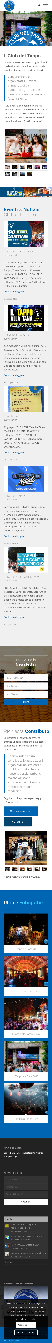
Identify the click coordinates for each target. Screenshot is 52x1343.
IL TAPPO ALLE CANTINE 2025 (22, 577)
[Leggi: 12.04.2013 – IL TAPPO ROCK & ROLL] (7, 1237)
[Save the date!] (26, 399)
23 (50, 43)
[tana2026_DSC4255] (26, 146)
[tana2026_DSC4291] (22, 167)
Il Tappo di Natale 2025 (26, 991)
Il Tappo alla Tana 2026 (25, 949)
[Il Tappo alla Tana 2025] (26, 1056)
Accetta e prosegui (26, 1325)
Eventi (7, 255)
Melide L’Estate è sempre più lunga (28, 1253)
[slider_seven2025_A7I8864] (22, 174)
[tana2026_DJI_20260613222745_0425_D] (29, 167)
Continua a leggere (14, 291)
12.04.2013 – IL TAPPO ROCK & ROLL (28, 1236)
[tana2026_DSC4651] (15, 167)
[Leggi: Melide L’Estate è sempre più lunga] (7, 1254)
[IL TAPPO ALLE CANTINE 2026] (26, 234)
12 (26, 43)
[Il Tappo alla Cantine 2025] (26, 1014)
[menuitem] (37, 5)
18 (39, 43)
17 (37, 43)
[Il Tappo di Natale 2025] (26, 971)
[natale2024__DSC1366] (37, 167)
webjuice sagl (10, 1156)
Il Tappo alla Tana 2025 (25, 1076)
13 (28, 43)
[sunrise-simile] (22, 869)
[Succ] (49, 26)
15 (33, 43)
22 (48, 43)
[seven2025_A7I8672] (7, 174)
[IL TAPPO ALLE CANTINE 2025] (26, 559)
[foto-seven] (26, 848)
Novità (14, 255)
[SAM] (37, 869)
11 (24, 43)
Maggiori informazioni (26, 1332)
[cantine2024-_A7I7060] (44, 167)
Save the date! (12, 416)
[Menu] (44, 5)
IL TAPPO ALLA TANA (16, 335)
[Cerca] (37, 5)
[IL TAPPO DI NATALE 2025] (26, 479)
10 (22, 43)
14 (30, 43)
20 (44, 43)
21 (46, 43)
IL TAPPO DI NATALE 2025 (19, 496)
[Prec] (2, 26)
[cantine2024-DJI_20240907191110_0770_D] (15, 174)
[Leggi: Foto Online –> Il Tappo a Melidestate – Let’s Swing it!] (7, 1225)
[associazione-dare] (44, 869)
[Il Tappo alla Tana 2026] (26, 929)
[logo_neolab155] (21, 5)
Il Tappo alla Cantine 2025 (26, 1034)
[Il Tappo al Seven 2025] (26, 1099)
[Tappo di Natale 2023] (29, 174)
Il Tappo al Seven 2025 (26, 1118)
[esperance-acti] (15, 869)
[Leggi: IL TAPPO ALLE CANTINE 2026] (7, 1245)
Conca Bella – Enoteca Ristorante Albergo (23, 1152)
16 (35, 43)
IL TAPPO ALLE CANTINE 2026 (22, 251)
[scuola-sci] (29, 869)
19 (42, 43)
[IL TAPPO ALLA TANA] (26, 318)
